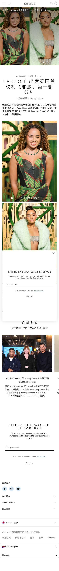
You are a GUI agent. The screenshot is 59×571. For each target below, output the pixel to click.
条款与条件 (20, 537)
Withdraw (52, 537)
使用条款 (6, 537)
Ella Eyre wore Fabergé (29, 161)
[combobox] (29, 546)
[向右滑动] (52, 370)
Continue (29, 463)
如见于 (5, 10)
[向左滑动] (7, 370)
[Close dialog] (53, 253)
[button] (56, 3)
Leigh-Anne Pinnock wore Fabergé (29, 243)
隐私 (32, 537)
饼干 (41, 537)
